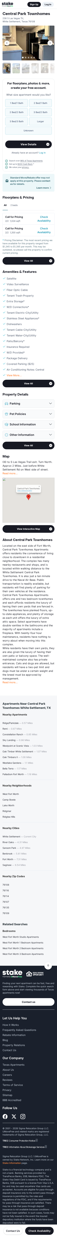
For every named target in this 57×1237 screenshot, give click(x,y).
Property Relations (14, 1045)
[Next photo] (50, 43)
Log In (48, 4)
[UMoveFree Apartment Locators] (12, 974)
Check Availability (44, 218)
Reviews (7, 1079)
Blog (5, 1040)
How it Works (11, 1024)
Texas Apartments (13, 1064)
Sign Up (34, 4)
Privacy (7, 1090)
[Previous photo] (7, 43)
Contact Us (13, 1230)
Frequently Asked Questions (19, 1029)
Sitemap (7, 1095)
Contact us (28, 1002)
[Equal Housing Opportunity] (35, 973)
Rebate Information (14, 1035)
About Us (8, 1069)
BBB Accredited (12, 1100)
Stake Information (12, 1163)
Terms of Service (13, 1085)
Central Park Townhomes (26, 13)
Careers (7, 1074)
